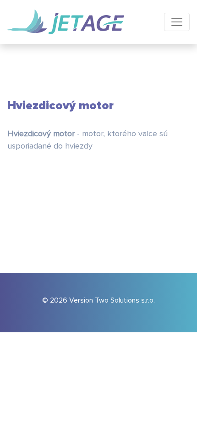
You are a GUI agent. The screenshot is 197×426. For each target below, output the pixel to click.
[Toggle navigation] (177, 22)
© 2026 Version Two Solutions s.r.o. (98, 300)
